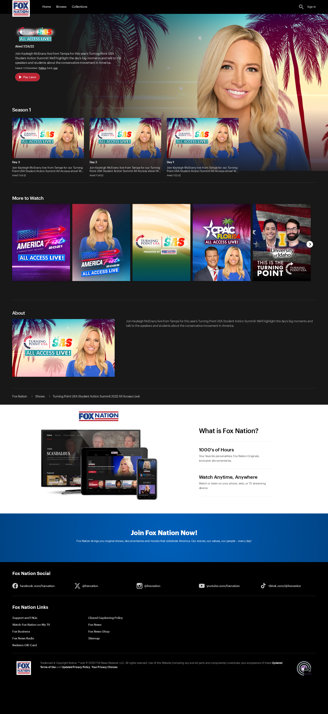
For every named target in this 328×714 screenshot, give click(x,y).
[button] (301, 7)
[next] (310, 245)
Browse (61, 6)
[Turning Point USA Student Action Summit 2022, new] (161, 279)
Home (46, 6)
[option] (39, 240)
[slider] (159, 240)
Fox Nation (19, 396)
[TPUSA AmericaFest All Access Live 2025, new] (101, 279)
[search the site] (301, 7)
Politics (42, 68)
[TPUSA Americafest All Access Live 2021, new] (41, 279)
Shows (40, 396)
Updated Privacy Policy (76, 667)
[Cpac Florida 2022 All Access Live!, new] (222, 279)
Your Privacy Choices (104, 667)
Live (56, 68)
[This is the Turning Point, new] (282, 279)
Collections (79, 6)
